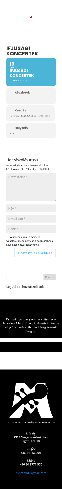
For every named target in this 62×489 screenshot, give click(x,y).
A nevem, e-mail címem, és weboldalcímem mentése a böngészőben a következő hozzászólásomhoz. (30, 240)
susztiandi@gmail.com (31, 473)
